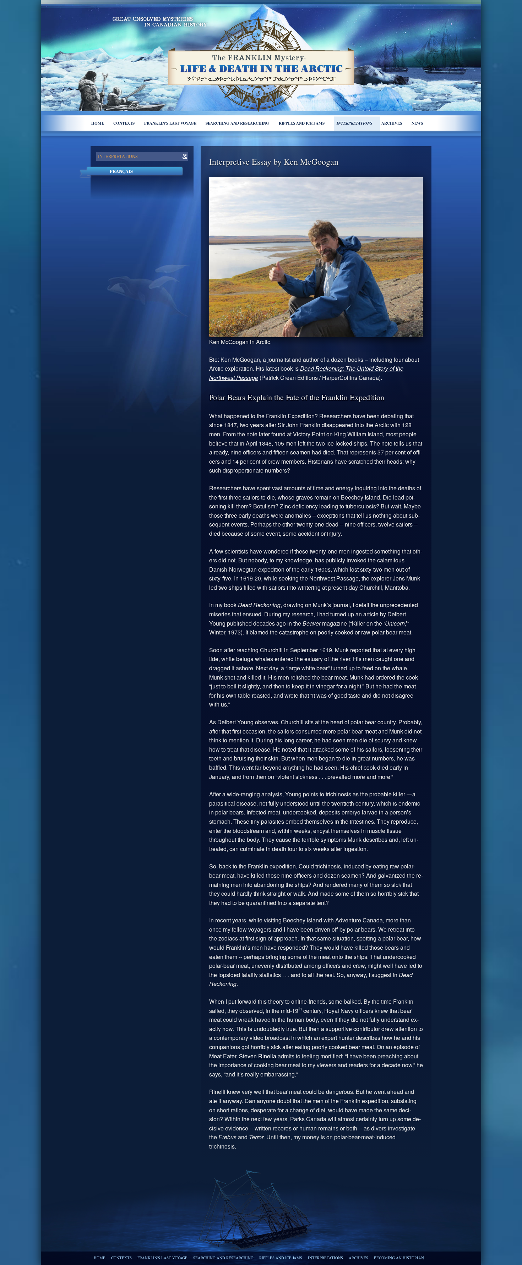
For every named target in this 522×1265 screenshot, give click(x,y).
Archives (391, 123)
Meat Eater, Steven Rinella (242, 1056)
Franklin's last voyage (170, 123)
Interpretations (354, 123)
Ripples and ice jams (302, 123)
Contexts (124, 123)
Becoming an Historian (399, 1257)
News (417, 123)
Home (97, 123)
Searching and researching (237, 123)
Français (121, 171)
